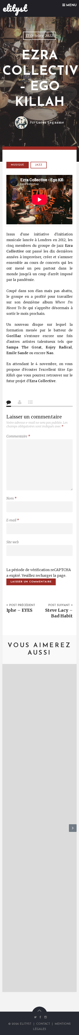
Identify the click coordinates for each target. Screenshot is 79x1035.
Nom (11, 498)
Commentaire (18, 436)
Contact (43, 1024)
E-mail (12, 520)
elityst (15, 8)
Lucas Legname (50, 122)
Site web (12, 542)
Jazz (38, 165)
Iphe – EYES (19, 610)
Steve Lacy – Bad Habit (59, 613)
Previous (6, 831)
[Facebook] (40, 1017)
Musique (17, 165)
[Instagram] (45, 1017)
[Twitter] (35, 1017)
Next (73, 831)
